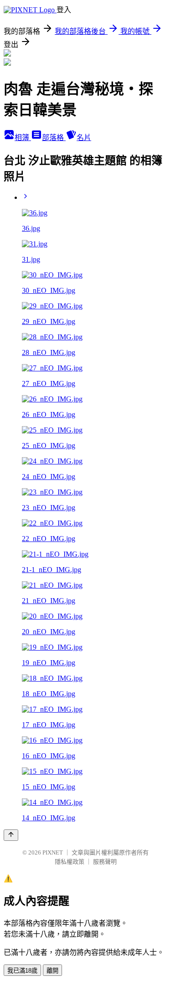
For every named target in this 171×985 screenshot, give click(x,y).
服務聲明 (105, 861)
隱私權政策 (69, 861)
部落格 (54, 137)
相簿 (23, 137)
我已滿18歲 (22, 970)
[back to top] (11, 835)
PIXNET (52, 852)
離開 (52, 970)
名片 (84, 137)
